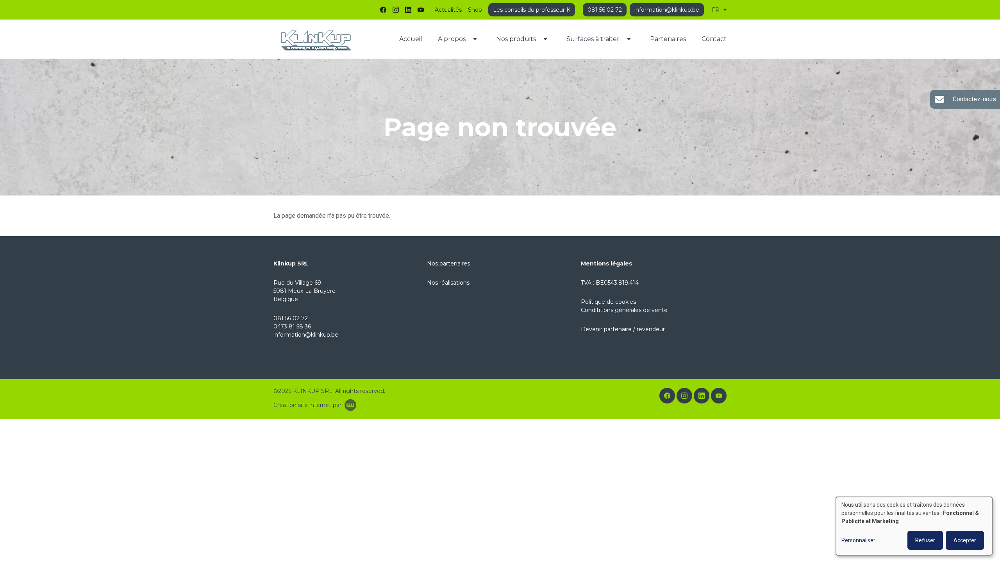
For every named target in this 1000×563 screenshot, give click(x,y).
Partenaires (668, 39)
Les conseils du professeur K (531, 9)
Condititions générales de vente (624, 310)
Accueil (410, 39)
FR (716, 9)
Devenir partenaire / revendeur (623, 329)
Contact (714, 39)
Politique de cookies (608, 301)
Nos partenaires (448, 263)
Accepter (965, 540)
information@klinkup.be (305, 334)
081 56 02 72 (290, 318)
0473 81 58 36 (292, 326)
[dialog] (914, 526)
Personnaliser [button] (858, 540)
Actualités (448, 9)
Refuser (925, 540)
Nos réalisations (448, 282)
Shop (475, 9)
